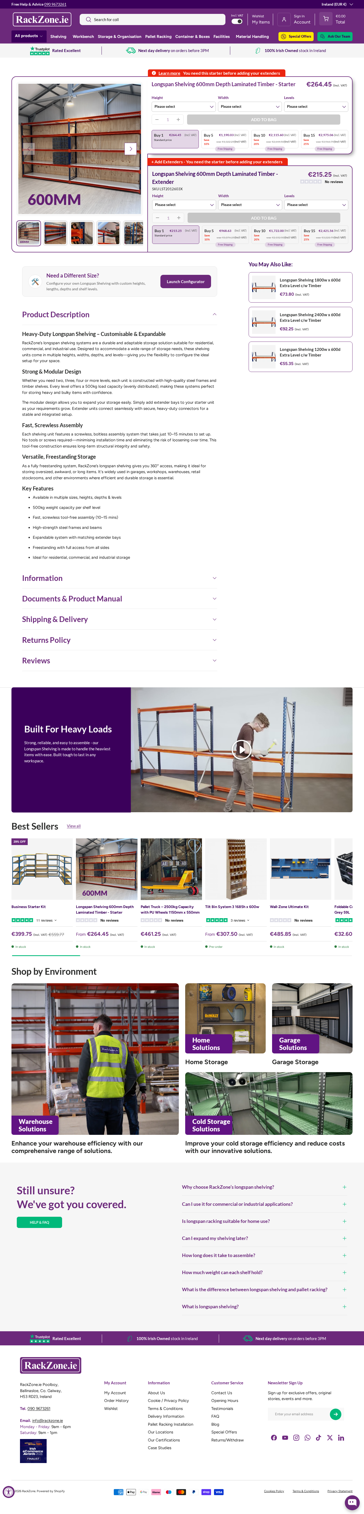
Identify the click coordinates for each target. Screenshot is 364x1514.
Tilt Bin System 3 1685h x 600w (232, 907)
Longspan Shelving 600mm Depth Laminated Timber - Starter (105, 910)
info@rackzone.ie (47, 1420)
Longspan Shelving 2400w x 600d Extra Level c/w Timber (310, 317)
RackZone (28, 1491)
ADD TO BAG (264, 119)
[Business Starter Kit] (42, 869)
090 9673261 (55, 4)
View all (74, 826)
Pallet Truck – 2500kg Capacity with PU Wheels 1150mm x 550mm (170, 910)
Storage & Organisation (119, 36)
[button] (333, 19)
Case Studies (159, 1447)
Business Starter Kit (28, 907)
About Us (156, 1392)
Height (157, 97)
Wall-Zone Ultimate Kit (289, 907)
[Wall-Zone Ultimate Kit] (300, 869)
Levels (289, 97)
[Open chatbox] (352, 1502)
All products (26, 35)
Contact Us (221, 1392)
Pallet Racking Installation (170, 1424)
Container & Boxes (192, 36)
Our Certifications (164, 1440)
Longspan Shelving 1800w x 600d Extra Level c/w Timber (310, 283)
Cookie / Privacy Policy (168, 1400)
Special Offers (300, 36)
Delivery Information (166, 1416)
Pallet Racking (158, 36)
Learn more (169, 73)
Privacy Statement (340, 1491)
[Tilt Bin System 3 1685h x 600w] (235, 869)
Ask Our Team (339, 36)
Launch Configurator (186, 281)
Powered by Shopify (51, 1491)
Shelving (58, 36)
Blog (215, 1424)
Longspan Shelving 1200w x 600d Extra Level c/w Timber (310, 352)
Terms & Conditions (165, 1408)
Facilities (221, 36)
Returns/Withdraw (227, 1440)
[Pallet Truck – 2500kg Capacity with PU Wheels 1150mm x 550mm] (171, 869)
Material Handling (252, 36)
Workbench (83, 36)
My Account (115, 1392)
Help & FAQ (39, 1222)
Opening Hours (224, 1400)
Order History (116, 1400)
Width (223, 97)
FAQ (215, 1416)
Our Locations (160, 1432)
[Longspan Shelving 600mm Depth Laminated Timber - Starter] (106, 869)
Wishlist (111, 1408)
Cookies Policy (274, 1491)
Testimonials (222, 1408)
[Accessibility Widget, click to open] (9, 1492)
